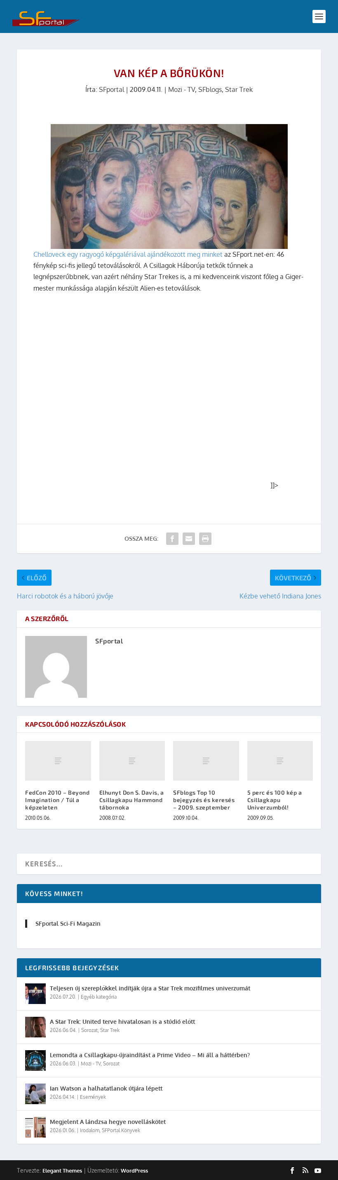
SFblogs (210, 89)
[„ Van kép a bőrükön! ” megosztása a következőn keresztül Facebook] (172, 538)
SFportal (111, 89)
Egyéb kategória (99, 997)
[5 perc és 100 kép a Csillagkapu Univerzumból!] (280, 761)
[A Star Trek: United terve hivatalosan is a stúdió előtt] (35, 1027)
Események (93, 1097)
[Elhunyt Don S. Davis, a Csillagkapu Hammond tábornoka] (132, 761)
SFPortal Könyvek (121, 1130)
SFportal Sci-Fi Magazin (68, 923)
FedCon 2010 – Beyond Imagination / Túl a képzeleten (57, 800)
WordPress (134, 1170)
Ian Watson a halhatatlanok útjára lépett (106, 1088)
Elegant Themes (62, 1170)
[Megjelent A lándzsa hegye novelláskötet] (35, 1127)
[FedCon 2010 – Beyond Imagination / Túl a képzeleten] (58, 761)
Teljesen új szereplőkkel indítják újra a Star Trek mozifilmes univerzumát (150, 988)
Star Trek (239, 89)
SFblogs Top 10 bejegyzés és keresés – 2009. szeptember (204, 800)
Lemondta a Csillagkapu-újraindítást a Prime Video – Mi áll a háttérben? (150, 1054)
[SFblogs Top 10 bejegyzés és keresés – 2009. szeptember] (206, 761)
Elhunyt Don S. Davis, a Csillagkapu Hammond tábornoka (131, 800)
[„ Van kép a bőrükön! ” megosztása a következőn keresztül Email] (189, 538)
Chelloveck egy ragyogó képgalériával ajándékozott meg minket (128, 254)
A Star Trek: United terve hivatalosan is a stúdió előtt (122, 1021)
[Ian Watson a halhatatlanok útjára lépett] (35, 1094)
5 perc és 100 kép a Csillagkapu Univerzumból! (274, 800)
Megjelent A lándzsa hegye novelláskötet (108, 1121)
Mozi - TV (181, 89)
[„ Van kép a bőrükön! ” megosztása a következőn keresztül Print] (205, 538)
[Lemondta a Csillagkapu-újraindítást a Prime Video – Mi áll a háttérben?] (35, 1060)
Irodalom (89, 1130)
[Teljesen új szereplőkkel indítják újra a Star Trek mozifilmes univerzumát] (35, 993)
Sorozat (89, 1030)
